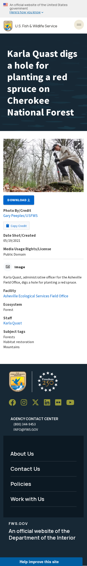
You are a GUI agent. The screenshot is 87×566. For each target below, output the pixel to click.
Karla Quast (12, 323)
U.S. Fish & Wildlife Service (36, 26)
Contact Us (25, 468)
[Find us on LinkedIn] (48, 402)
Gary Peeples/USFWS (20, 215)
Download (17, 200)
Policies (20, 483)
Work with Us (27, 498)
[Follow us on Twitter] (37, 402)
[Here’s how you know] (43, 9)
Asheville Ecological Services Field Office (35, 296)
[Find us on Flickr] (59, 402)
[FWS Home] (8, 26)
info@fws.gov (25, 429)
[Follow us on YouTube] (71, 402)
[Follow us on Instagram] (25, 402)
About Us (22, 453)
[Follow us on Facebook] (14, 402)
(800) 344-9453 (24, 424)
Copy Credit (18, 226)
